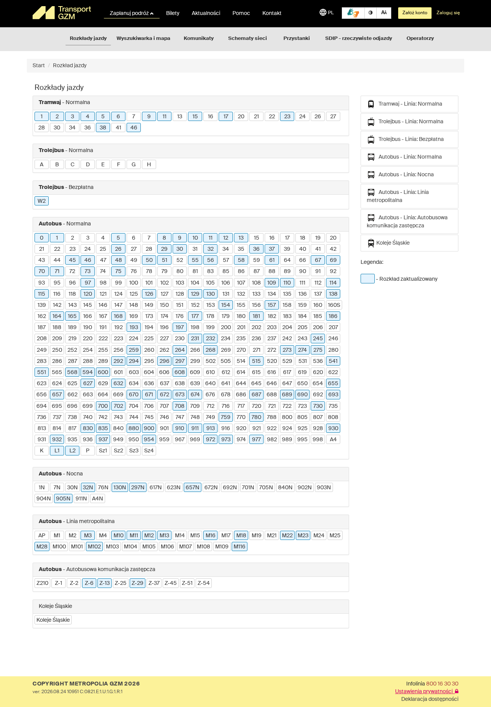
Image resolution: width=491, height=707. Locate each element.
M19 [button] (257, 535)
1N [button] (42, 487)
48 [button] (118, 260)
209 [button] (57, 338)
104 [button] (195, 283)
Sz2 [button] (118, 451)
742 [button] (103, 417)
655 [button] (333, 383)
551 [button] (41, 372)
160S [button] (334, 305)
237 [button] (271, 338)
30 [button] (57, 128)
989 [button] (287, 439)
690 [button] (302, 394)
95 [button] (57, 283)
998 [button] (318, 439)
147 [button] (118, 305)
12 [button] (225, 238)
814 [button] (57, 428)
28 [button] (41, 128)
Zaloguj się (448, 13)
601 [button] (118, 372)
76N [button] (103, 487)
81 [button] (195, 271)
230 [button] (180, 338)
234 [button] (226, 338)
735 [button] (333, 406)
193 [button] (134, 327)
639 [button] (195, 383)
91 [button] (318, 271)
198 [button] (195, 327)
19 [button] (318, 238)
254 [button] (88, 350)
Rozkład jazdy (70, 65)
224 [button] (133, 338)
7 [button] (133, 116)
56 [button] (210, 260)
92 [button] (333, 271)
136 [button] (302, 294)
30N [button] (72, 487)
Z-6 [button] (89, 583)
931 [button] (42, 439)
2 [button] (57, 116)
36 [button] (87, 128)
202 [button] (256, 327)
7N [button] (57, 487)
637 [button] (164, 383)
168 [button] (118, 316)
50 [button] (149, 260)
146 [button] (103, 305)
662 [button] (72, 394)
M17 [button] (226, 535)
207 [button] (333, 327)
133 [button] (256, 294)
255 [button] (103, 350)
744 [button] (133, 417)
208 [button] (42, 338)
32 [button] (211, 249)
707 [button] (164, 406)
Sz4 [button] (149, 451)
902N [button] (305, 487)
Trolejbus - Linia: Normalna (409, 121)
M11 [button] (134, 535)
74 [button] (103, 271)
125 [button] (134, 294)
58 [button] (241, 260)
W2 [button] (42, 201)
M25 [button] (335, 535)
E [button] (103, 164)
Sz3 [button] (133, 451)
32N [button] (88, 487)
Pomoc (241, 13)
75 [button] (118, 271)
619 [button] (302, 372)
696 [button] (72, 406)
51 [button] (164, 260)
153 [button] (210, 305)
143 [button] (72, 305)
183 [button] (287, 316)
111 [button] (302, 283)
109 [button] (271, 283)
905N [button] (63, 499)
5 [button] (103, 116)
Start (39, 65)
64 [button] (287, 260)
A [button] (41, 164)
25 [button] (103, 249)
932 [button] (57, 439)
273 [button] (287, 350)
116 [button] (57, 294)
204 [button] (287, 327)
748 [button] (195, 417)
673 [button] (180, 394)
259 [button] (134, 350)
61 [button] (272, 260)
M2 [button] (72, 535)
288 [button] (88, 361)
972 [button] (210, 439)
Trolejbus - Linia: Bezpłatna (409, 139)
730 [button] (318, 406)
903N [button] (324, 487)
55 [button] (195, 260)
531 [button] (302, 361)
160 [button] (317, 305)
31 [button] (195, 249)
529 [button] (287, 361)
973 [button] (226, 439)
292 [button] (118, 361)
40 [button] (302, 249)
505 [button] (226, 361)
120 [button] (88, 294)
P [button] (87, 451)
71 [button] (57, 271)
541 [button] (333, 361)
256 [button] (119, 350)
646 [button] (272, 383)
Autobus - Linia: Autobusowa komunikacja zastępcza (407, 221)
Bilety (173, 13)
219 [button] (72, 338)
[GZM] (63, 12)
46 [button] (133, 128)
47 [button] (103, 260)
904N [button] (43, 499)
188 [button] (57, 327)
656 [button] (41, 394)
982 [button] (272, 439)
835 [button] (103, 428)
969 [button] (195, 439)
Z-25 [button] (121, 583)
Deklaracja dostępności (429, 699)
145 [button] (87, 305)
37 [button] (272, 249)
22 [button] (272, 116)
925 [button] (303, 428)
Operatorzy (420, 38)
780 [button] (256, 417)
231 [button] (195, 338)
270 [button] (241, 350)
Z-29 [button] (137, 583)
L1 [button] (56, 451)
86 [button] (241, 271)
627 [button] (87, 383)
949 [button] (118, 439)
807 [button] (318, 417)
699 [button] (87, 406)
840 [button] (118, 428)
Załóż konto (414, 13)
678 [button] (226, 394)
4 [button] (87, 116)
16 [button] (210, 116)
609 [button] (195, 372)
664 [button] (103, 394)
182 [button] (272, 316)
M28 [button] (42, 547)
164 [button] (57, 316)
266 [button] (195, 350)
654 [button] (318, 383)
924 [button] (287, 428)
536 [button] (318, 361)
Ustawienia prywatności (425, 691)
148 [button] (133, 305)
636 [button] (149, 383)
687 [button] (256, 394)
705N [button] (266, 487)
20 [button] (241, 116)
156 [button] (256, 305)
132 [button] (241, 294)
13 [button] (179, 116)
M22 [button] (287, 535)
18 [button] (302, 238)
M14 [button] (180, 535)
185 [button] (317, 316)
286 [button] (57, 361)
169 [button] (133, 316)
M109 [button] (222, 547)
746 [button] (164, 417)
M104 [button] (130, 547)
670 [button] (133, 394)
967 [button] (180, 439)
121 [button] (103, 294)
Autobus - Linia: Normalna (408, 157)
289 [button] (103, 361)
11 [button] (164, 116)
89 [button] (287, 271)
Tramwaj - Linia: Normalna (408, 104)
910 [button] (179, 428)
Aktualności (206, 13)
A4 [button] (333, 439)
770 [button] (241, 417)
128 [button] (180, 294)
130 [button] (210, 294)
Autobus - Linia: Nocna (404, 174)
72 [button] (72, 271)
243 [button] (302, 338)
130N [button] (120, 487)
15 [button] (195, 116)
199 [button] (210, 327)
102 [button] (164, 283)
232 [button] (210, 338)
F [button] (118, 164)
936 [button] (88, 439)
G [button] (134, 164)
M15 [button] (195, 535)
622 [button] (333, 372)
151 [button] (179, 305)
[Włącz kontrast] (370, 13)
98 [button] (103, 283)
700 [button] (103, 406)
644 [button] (241, 383)
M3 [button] (88, 535)
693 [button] (333, 394)
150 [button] (164, 305)
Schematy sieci (247, 38)
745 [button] (149, 417)
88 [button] (272, 271)
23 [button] (287, 116)
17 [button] (226, 116)
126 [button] (149, 294)
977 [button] (256, 439)
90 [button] (302, 271)
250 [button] (57, 350)
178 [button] (210, 316)
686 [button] (241, 394)
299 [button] (195, 361)
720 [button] (256, 406)
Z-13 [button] (104, 583)
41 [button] (118, 128)
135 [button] (287, 294)
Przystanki (296, 38)
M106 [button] (167, 547)
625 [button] (72, 383)
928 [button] (318, 428)
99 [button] (118, 283)
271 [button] (256, 350)
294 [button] (134, 361)
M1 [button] (57, 535)
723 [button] (302, 406)
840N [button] (285, 487)
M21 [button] (272, 535)
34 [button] (72, 128)
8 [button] (164, 238)
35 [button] (241, 249)
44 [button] (57, 260)
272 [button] (271, 350)
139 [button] (42, 305)
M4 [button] (103, 535)
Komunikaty (199, 38)
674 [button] (195, 394)
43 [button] (41, 260)
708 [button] (180, 406)
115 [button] (41, 294)
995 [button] (302, 439)
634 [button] (134, 383)
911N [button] (81, 499)
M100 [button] (59, 547)
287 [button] (72, 361)
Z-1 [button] (58, 583)
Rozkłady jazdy (88, 38)
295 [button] (149, 361)
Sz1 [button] (103, 451)
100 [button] (133, 283)
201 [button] (241, 327)
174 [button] (164, 316)
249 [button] (42, 350)
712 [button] (210, 406)
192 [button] (118, 327)
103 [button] (180, 283)
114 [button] (333, 283)
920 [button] (241, 428)
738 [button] (72, 417)
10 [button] (195, 238)
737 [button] (57, 417)
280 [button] (333, 350)
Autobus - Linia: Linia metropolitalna (398, 196)
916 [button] (225, 428)
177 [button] (195, 316)
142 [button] (57, 305)
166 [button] (87, 316)
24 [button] (302, 116)
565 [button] (57, 372)
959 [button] (164, 439)
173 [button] (149, 316)
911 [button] (195, 428)
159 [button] (302, 305)
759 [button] (226, 417)
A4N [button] (97, 499)
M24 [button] (319, 535)
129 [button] (195, 294)
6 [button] (118, 116)
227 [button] (164, 338)
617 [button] (287, 372)
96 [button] (72, 283)
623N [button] (174, 487)
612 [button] (226, 372)
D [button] (88, 164)
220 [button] (87, 338)
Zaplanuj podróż (130, 13)
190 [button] (87, 327)
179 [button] (226, 316)
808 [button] (333, 417)
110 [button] (287, 283)
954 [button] (149, 439)
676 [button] (210, 394)
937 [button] (103, 439)
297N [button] (138, 487)
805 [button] (302, 417)
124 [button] (118, 294)
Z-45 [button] (171, 583)
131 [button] (225, 294)
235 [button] (241, 338)
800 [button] (287, 417)
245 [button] (318, 338)
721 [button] (272, 406)
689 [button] (287, 394)
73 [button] (88, 271)
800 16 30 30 (442, 684)
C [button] (72, 164)
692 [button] (318, 394)
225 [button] (149, 338)
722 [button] (287, 406)
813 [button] (42, 428)
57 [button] (226, 260)
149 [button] (149, 305)
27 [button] (333, 116)
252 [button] (72, 350)
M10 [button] (119, 535)
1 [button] (42, 116)
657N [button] (192, 487)
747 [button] (180, 417)
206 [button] (318, 327)
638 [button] (180, 383)
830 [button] (88, 428)
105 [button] (210, 283)
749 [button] (210, 417)
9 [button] (149, 116)
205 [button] (303, 327)
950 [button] (134, 439)
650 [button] (302, 383)
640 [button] (210, 383)
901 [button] (164, 428)
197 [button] (180, 327)
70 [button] (42, 271)
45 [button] (72, 260)
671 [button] (149, 394)
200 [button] (226, 327)
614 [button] (241, 372)
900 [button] (149, 428)
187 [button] (42, 327)
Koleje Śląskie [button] (53, 620)
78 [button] (149, 271)
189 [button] (72, 327)
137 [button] (318, 294)
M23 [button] (303, 535)
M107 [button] (185, 547)
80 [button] (179, 271)
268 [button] (211, 350)
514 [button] (241, 361)
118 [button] (72, 294)
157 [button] (272, 305)
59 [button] (256, 260)
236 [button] (256, 338)
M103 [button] (112, 547)
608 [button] (180, 372)
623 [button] (41, 383)
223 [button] (118, 338)
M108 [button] (203, 547)
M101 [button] (77, 547)
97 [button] (88, 283)
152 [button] (195, 305)
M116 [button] (240, 547)
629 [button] (103, 383)
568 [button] (72, 372)
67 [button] (318, 260)
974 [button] (241, 439)
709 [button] (195, 406)
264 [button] (180, 350)
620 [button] (318, 372)
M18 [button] (241, 535)
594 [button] (87, 372)
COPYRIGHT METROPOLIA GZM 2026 (86, 684)
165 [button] (72, 316)
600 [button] (103, 372)
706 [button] (149, 406)
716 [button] (226, 406)
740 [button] (87, 417)
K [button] (41, 451)
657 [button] (57, 394)
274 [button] (302, 350)
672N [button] (211, 487)
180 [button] (241, 316)
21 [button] (256, 116)
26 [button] (318, 116)
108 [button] (256, 283)
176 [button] (180, 316)
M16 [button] (211, 535)
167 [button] (103, 316)
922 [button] (272, 428)
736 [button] (41, 417)
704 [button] (133, 406)
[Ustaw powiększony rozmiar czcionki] (383, 13)
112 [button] (318, 283)
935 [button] (72, 439)
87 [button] (257, 271)
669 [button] (118, 394)
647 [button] (287, 383)
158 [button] (287, 305)
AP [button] (41, 535)
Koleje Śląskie (392, 243)
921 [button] (256, 428)
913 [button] (210, 428)
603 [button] (134, 372)
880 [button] (134, 428)
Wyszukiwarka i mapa (143, 38)
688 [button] (272, 394)
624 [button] (57, 383)
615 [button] (256, 372)
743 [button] (118, 417)
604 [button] (149, 372)
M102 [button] (94, 547)
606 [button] (164, 372)
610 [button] (210, 372)
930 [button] (333, 428)
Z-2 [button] (74, 583)
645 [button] (256, 383)
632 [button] (118, 383)
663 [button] (88, 394)
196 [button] (164, 327)
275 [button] (318, 350)
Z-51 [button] (187, 583)
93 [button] (41, 283)
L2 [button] (72, 451)
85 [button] (225, 271)
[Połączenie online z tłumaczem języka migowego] (353, 13)
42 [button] (333, 249)
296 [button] (165, 361)
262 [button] (164, 350)
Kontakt (272, 13)
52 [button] (179, 260)
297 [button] (180, 361)
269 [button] (226, 350)
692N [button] (230, 487)
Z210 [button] (42, 583)
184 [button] (302, 316)
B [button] (57, 164)
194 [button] (149, 327)
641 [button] (225, 383)
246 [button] (333, 338)
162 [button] (42, 316)
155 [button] (241, 305)
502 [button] (211, 361)
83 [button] (210, 271)
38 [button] (103, 128)
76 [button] (134, 271)
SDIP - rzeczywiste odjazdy (358, 38)
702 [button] (118, 406)
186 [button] (333, 316)
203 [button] (272, 327)
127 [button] (164, 294)
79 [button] (164, 271)
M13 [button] (164, 535)
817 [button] (72, 428)
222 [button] (103, 338)
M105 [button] (149, 547)
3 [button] (72, 116)
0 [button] (41, 238)
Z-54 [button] (204, 583)
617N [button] (156, 487)
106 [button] (225, 283)
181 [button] (256, 316)
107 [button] (241, 283)
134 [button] (272, 294)
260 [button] (149, 350)
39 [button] (287, 249)
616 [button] (271, 372)
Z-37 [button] (154, 583)
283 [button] (41, 361)
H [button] (149, 164)
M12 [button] (149, 535)
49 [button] (133, 260)
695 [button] (57, 406)
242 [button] (287, 338)
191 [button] (103, 327)
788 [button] (272, 417)
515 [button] (256, 361)
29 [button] (164, 249)
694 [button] (41, 406)
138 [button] (333, 294)
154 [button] (225, 305)
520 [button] (272, 361)
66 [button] (302, 260)
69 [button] (333, 260)
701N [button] (248, 487)
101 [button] (149, 283)
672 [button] (164, 394)
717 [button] (241, 406)
